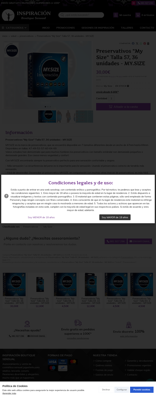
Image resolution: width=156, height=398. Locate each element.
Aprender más (9, 393)
